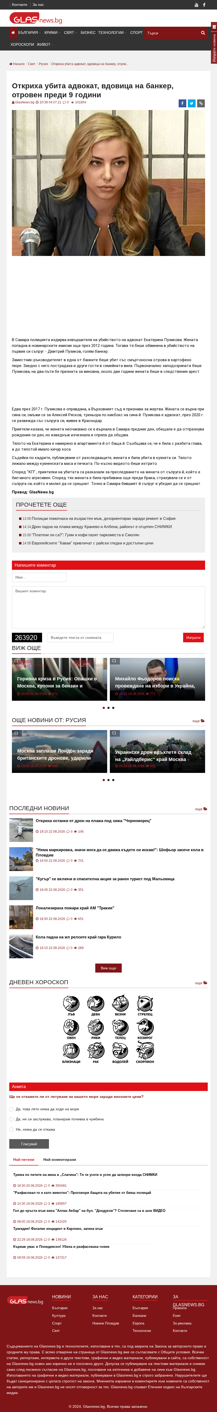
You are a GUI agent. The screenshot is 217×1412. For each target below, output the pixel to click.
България (28, 32)
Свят (69, 32)
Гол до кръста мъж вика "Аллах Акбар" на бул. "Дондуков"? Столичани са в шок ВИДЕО (89, 1211)
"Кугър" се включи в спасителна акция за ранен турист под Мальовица (105, 879)
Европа (138, 1323)
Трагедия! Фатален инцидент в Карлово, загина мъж (58, 1229)
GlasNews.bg (24, 102)
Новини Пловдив (105, 1323)
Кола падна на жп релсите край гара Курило (78, 937)
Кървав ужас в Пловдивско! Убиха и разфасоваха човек (61, 1247)
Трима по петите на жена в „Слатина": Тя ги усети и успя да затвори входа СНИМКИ (85, 1175)
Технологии (111, 32)
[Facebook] (204, 5)
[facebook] (183, 103)
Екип (176, 1316)
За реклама (182, 1323)
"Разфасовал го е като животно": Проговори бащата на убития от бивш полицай (82, 1193)
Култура (58, 1316)
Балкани (139, 1316)
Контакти (19, 4)
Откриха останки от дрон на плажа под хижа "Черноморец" (93, 820)
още (196, 721)
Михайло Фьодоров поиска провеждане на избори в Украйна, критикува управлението (155, 686)
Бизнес (88, 32)
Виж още (108, 968)
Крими (50, 32)
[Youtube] (196, 5)
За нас (38, 4)
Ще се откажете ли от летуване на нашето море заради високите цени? (76, 1096)
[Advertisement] (108, 294)
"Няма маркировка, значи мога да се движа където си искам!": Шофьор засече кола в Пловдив (120, 852)
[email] (201, 103)
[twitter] (192, 103)
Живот (44, 44)
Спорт (136, 32)
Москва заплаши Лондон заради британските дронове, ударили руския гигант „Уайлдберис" (55, 758)
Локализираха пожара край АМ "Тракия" (75, 908)
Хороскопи (22, 44)
